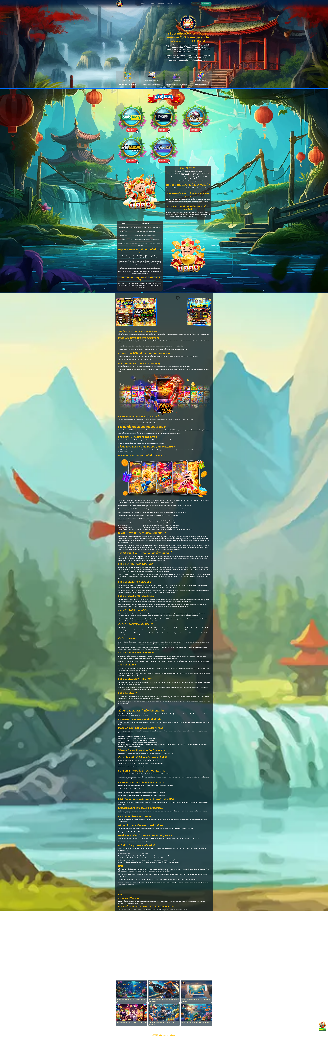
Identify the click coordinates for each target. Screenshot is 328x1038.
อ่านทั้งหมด (164, 1028)
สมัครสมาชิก (206, 4)
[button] (121, 39)
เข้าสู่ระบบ (195, 4)
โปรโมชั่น (152, 4)
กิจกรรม (161, 4)
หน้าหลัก (143, 4)
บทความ (169, 4)
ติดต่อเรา (178, 4)
